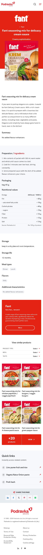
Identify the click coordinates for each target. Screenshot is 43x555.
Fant (22, 27)
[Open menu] (40, 4)
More (20, 328)
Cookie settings (28, 543)
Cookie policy (28, 539)
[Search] (34, 4)
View (30, 439)
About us (26, 528)
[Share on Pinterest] (24, 497)
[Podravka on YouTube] (25, 548)
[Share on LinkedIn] (8, 497)
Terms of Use (8, 532)
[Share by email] (30, 497)
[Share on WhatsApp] (35, 497)
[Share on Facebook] (13, 497)
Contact (26, 532)
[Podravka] (8, 6)
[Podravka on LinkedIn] (18, 548)
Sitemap (7, 528)
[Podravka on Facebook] (21, 548)
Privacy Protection (29, 535)
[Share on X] (19, 497)
